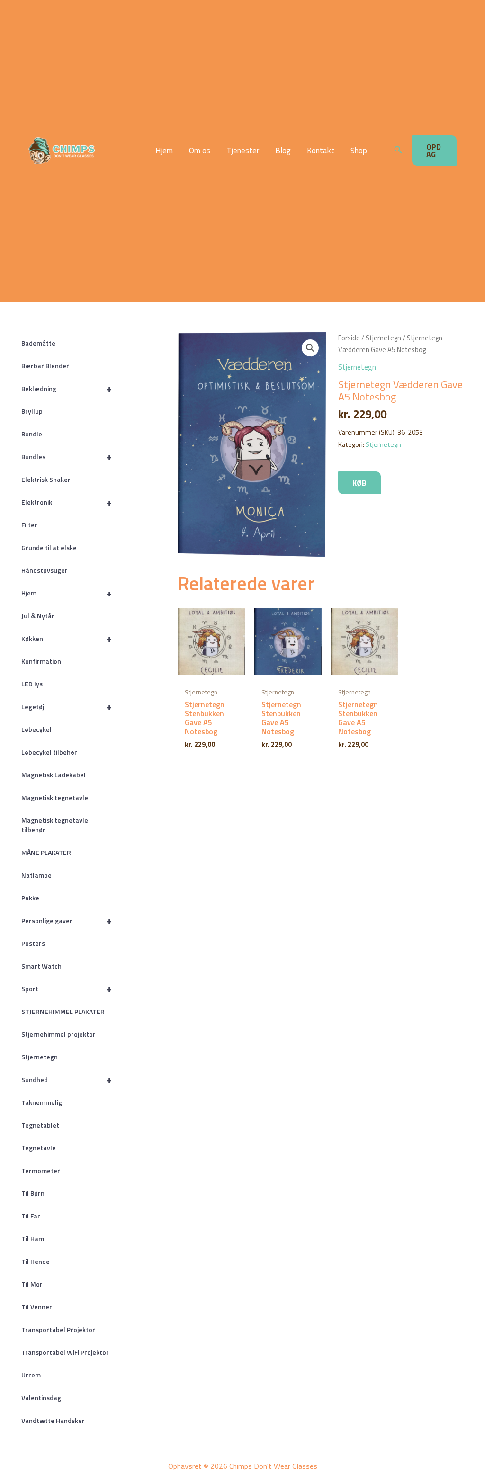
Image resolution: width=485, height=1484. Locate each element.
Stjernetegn (39, 1057)
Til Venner (36, 1307)
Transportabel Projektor (58, 1329)
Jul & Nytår (37, 616)
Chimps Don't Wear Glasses (108, 150)
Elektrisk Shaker (46, 479)
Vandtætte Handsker (53, 1420)
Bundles (66, 456)
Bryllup (32, 411)
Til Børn (33, 1193)
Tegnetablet (40, 1125)
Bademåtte (38, 343)
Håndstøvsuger (44, 570)
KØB (359, 483)
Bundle (31, 434)
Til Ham (32, 1239)
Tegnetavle (38, 1148)
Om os (199, 151)
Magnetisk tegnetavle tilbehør (54, 825)
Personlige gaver (66, 920)
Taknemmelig (41, 1102)
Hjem (164, 151)
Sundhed (66, 1079)
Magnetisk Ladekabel (53, 775)
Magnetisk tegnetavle (54, 797)
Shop (358, 151)
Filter (29, 525)
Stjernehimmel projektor (58, 1034)
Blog (283, 151)
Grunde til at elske (49, 547)
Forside (349, 337)
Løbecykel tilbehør (49, 752)
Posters (33, 943)
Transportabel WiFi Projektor (65, 1352)
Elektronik (66, 502)
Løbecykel (36, 729)
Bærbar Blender (45, 366)
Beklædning (66, 388)
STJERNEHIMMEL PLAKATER (63, 1011)
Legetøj (66, 706)
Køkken (66, 638)
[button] (398, 150)
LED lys (32, 684)
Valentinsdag (41, 1398)
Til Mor (32, 1284)
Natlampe (36, 875)
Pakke (30, 898)
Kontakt (320, 151)
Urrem (31, 1375)
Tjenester (242, 151)
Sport (66, 988)
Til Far (30, 1216)
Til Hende (35, 1261)
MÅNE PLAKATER (46, 852)
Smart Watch (41, 966)
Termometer (40, 1170)
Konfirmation (41, 661)
